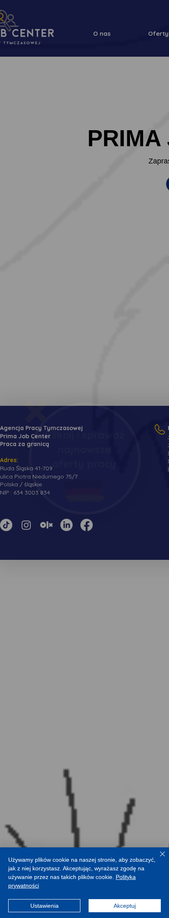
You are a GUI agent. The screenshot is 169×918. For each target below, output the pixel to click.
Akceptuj (125, 905)
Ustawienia (44, 905)
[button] (36, 411)
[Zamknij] (157, 859)
